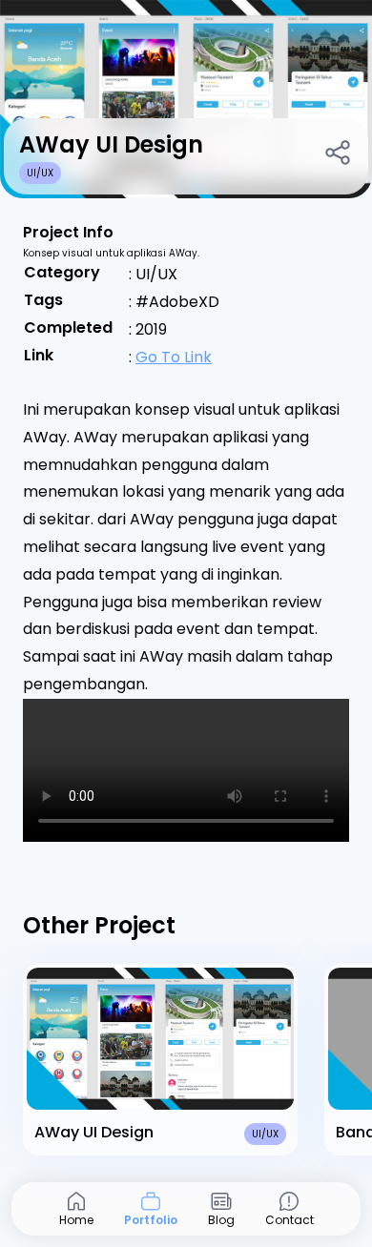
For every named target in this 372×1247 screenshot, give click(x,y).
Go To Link (173, 357)
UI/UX (40, 173)
